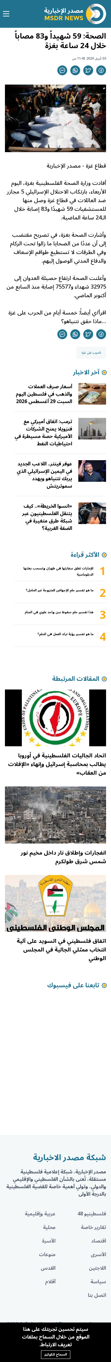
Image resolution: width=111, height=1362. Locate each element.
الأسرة (49, 1241)
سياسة (98, 1281)
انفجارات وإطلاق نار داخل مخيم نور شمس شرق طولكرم (63, 857)
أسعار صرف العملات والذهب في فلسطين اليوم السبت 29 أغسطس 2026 (44, 394)
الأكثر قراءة (85, 555)
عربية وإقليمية (40, 1214)
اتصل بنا (97, 1295)
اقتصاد (98, 1241)
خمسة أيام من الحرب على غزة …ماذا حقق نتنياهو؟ (57, 317)
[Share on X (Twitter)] (88, 70)
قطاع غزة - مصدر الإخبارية (75, 166)
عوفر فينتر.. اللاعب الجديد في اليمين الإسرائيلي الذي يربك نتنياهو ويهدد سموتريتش (44, 475)
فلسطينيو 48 (91, 1214)
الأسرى (98, 1254)
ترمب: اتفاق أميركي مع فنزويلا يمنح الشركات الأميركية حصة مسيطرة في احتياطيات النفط (43, 432)
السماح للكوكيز (55, 1354)
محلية (49, 1227)
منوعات (47, 1254)
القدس (48, 1268)
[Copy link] (62, 70)
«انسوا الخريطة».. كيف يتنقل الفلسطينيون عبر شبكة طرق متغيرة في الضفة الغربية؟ (47, 517)
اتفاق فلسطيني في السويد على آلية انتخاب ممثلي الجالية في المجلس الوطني (61, 949)
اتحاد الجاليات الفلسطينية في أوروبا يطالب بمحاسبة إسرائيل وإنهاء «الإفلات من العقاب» (57, 764)
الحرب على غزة (91, 352)
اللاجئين (97, 1268)
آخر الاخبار (86, 372)
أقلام (50, 1281)
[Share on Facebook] (101, 70)
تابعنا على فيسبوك (73, 985)
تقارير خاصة (93, 1227)
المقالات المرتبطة (75, 679)
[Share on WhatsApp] (75, 70)
